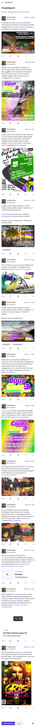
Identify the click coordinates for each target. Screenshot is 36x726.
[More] (33, 56)
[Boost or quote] (10, 56)
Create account (8, 723)
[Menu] (32, 723)
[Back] (2, 2)
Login (19, 723)
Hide (31, 33)
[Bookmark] (25, 56)
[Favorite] (18, 56)
